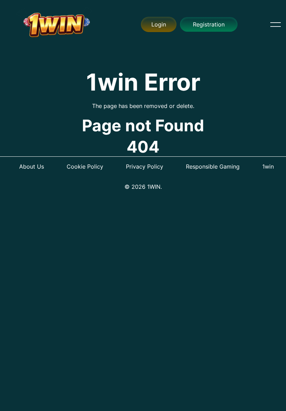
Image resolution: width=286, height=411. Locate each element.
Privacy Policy (144, 166)
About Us (31, 166)
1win (268, 166)
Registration (209, 24)
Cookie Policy (85, 166)
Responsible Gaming (213, 166)
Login (158, 24)
